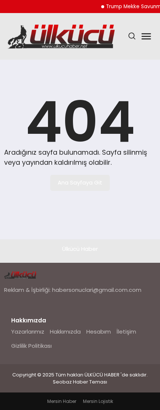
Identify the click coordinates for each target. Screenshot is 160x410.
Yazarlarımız (27, 331)
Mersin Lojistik (98, 401)
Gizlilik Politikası (31, 346)
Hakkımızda (65, 331)
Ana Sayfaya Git (80, 182)
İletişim (126, 331)
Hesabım (98, 331)
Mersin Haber (61, 401)
